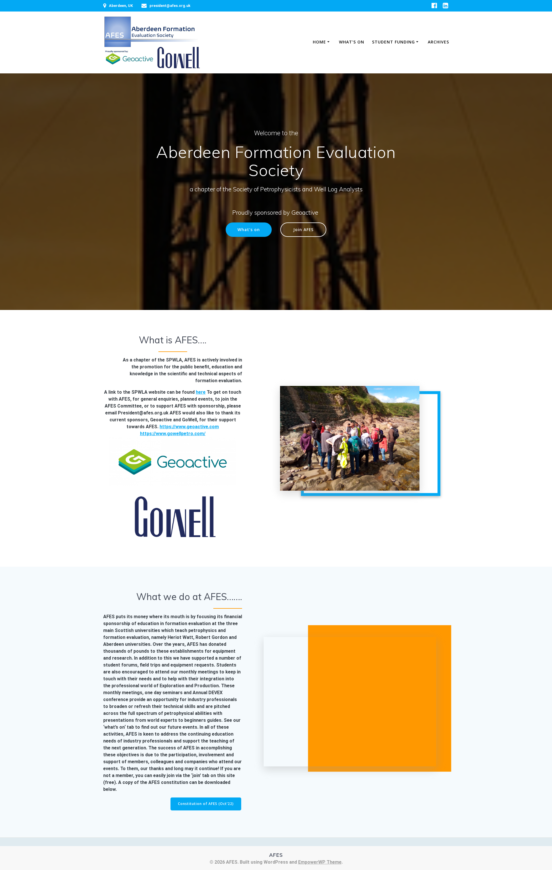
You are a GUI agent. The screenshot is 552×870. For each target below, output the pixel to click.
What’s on (351, 42)
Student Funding (393, 42)
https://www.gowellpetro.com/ (173, 433)
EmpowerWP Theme (320, 862)
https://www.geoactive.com (189, 426)
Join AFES (303, 229)
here (201, 392)
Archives (438, 42)
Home (319, 42)
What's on (248, 229)
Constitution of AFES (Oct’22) (206, 803)
